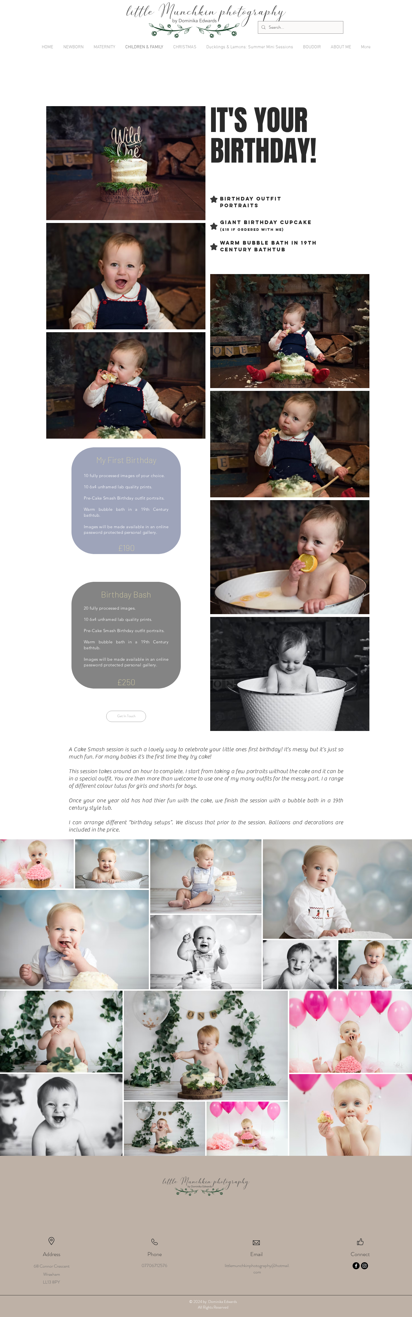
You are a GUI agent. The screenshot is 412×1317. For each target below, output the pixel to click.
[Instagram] (364, 1265)
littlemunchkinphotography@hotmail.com (257, 1268)
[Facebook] (356, 1265)
